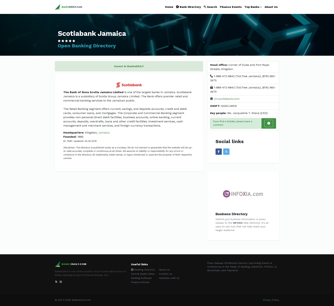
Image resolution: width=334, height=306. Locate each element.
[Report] (268, 123)
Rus (106, 275)
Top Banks (251, 7)
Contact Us (165, 273)
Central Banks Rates (143, 273)
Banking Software (141, 278)
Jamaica (104, 132)
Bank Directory (190, 7)
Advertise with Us (169, 278)
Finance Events (231, 7)
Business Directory (232, 214)
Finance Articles (140, 282)
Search (211, 7)
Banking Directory (144, 269)
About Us (271, 7)
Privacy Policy (271, 300)
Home (169, 7)
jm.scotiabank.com (227, 98)
